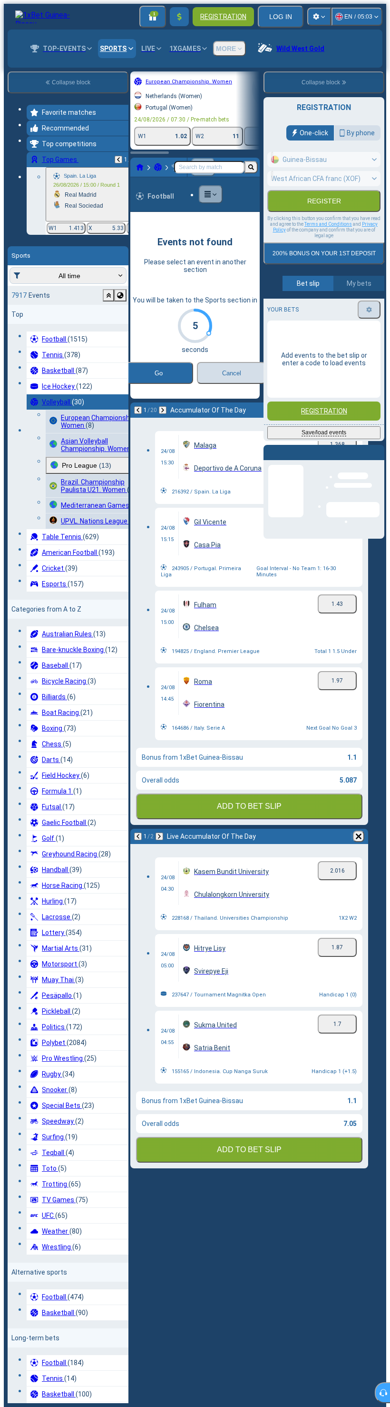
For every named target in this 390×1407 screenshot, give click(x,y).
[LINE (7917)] (36, 174)
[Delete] (255, 425)
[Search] (251, 175)
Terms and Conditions (328, 224)
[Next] (59, 425)
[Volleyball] (54, 174)
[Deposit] (179, 16)
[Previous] (34, 425)
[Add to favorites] (180, 81)
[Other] (150, 175)
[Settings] (319, 17)
